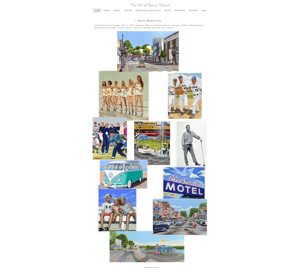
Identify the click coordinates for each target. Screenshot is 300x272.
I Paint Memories (148, 20)
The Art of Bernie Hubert (150, 5)
